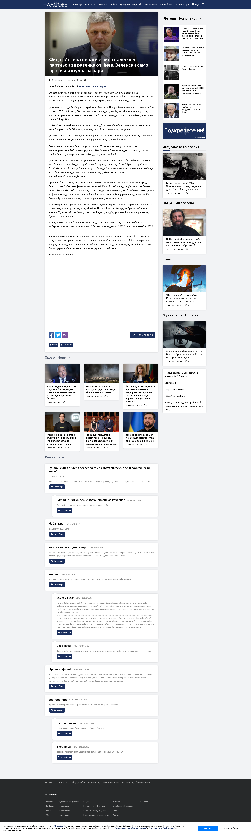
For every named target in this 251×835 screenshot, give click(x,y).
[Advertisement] (74, 310)
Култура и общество (131, 4)
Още (196, 4)
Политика (103, 4)
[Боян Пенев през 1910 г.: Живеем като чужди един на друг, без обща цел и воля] (184, 166)
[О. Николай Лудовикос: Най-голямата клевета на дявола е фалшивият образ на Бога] (184, 222)
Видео (86, 801)
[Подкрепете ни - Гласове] (184, 131)
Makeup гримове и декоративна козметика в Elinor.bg (181, 374)
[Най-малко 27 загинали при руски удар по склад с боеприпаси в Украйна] (101, 373)
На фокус (77, 4)
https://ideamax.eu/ (174, 389)
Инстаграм (100, 86)
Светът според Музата (94, 810)
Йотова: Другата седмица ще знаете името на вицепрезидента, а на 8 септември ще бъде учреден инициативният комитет (140, 394)
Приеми (207, 828)
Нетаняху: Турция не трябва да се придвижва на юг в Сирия (191, 108)
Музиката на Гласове (180, 315)
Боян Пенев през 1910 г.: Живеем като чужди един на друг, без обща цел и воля (183, 186)
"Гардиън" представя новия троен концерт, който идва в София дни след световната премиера (101, 439)
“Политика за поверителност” (131, 828)
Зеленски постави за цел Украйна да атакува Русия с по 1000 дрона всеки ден (140, 437)
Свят (114, 4)
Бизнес (116, 815)
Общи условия (78, 782)
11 (87, 80)
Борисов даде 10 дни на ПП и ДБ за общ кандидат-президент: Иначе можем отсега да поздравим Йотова (62, 392)
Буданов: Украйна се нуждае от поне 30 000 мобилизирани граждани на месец (193, 89)
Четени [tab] (170, 18)
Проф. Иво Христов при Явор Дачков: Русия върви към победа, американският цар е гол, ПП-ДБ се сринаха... (193, 33)
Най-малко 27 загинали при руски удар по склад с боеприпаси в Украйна (100, 389)
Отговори (58, 486)
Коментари (182, 4)
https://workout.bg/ (175, 396)
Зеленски (67, 344)
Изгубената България (181, 147)
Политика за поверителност (103, 782)
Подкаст (90, 4)
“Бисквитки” (60, 826)
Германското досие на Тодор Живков (192, 67)
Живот (116, 801)
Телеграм (84, 86)
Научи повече (231, 828)
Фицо (54, 344)
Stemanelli (170, 382)
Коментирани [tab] (190, 18)
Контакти (62, 782)
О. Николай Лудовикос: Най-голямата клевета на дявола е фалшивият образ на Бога (183, 242)
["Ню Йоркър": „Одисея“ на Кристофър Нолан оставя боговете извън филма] (184, 278)
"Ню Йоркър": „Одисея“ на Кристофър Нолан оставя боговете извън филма (181, 298)
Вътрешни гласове (178, 203)
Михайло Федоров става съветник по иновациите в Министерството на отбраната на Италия (61, 439)
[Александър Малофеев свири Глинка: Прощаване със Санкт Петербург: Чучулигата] (184, 334)
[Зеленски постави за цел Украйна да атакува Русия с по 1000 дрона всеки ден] (140, 422)
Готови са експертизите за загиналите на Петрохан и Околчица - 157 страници (193, 51)
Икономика (151, 4)
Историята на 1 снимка (94, 806)
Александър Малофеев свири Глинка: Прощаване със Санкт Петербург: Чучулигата (184, 354)
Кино (167, 259)
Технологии (142, 801)
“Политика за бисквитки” (162, 828)
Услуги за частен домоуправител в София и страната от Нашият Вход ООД (184, 406)
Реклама (49, 782)
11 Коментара (144, 334)
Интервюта (166, 4)
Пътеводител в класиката (96, 815)
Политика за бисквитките (136, 782)
